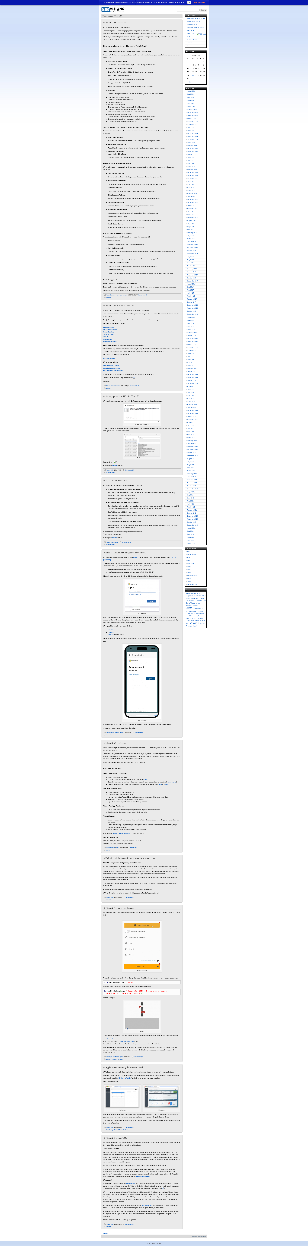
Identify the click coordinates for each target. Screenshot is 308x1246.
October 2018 (191, 251)
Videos (189, 46)
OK (189, 2)
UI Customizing (108, 327)
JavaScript (189, 605)
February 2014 (192, 404)
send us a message (143, 1176)
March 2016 (191, 329)
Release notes (114, 295)
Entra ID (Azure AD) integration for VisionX (125, 552)
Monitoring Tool (147, 1205)
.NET (187, 593)
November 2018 (192, 248)
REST (195, 618)
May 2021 (190, 215)
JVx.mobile (195, 608)
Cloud (199, 595)
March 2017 (191, 296)
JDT (199, 605)
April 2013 (190, 435)
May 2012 (190, 465)
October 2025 (191, 118)
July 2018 (190, 257)
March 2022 (191, 190)
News (108, 295)
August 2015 (191, 350)
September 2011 (192, 489)
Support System (192, 40)
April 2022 (190, 187)
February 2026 (192, 109)
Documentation (192, 25)
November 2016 (192, 308)
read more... (172, 782)
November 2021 (192, 202)
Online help (189, 613)
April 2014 (190, 398)
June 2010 (190, 534)
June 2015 (190, 356)
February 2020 (192, 233)
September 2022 (192, 178)
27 (196, 75)
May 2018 (190, 260)
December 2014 (192, 374)
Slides (189, 37)
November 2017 (192, 275)
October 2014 (191, 380)
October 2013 (191, 416)
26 (193, 75)
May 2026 (190, 100)
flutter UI (111, 635)
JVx (189, 608)
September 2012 (192, 456)
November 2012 (192, 450)
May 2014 (190, 395)
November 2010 (192, 519)
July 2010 (190, 531)
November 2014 (192, 377)
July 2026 (190, 94)
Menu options (107, 339)
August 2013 (191, 422)
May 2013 (190, 432)
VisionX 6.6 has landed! (116, 22)
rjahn (112, 470)
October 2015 (191, 344)
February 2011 (192, 510)
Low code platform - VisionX (196, 28)
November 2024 (192, 136)
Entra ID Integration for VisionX (113, 370)
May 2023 (190, 163)
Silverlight (200, 618)
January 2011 (191, 513)
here (160, 784)
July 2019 (190, 236)
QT (190, 616)
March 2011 (191, 507)
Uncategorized (192, 585)
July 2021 (190, 212)
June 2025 (190, 127)
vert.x (187, 623)
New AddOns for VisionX (117, 480)
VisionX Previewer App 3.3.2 (122, 833)
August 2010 (191, 528)
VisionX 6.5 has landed (115, 742)
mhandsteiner (115, 385)
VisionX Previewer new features (119, 907)
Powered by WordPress (199, 1236)
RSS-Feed (190, 34)
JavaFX (189, 603)
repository (109, 1038)
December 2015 (192, 338)
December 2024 (192, 133)
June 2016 (190, 323)
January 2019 (191, 242)
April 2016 (190, 326)
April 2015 (190, 362)
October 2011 (191, 486)
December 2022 (192, 172)
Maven (201, 611)
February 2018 (192, 269)
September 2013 (192, 419)
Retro (189, 578)
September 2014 (192, 383)
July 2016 (190, 320)
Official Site (191, 31)
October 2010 (191, 522)
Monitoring (109, 1130)
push (187, 616)
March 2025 (191, 130)
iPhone (200, 600)
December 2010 (192, 516)
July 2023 (190, 157)
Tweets (189, 43)
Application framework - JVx (196, 19)
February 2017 (192, 299)
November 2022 (192, 175)
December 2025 (192, 112)
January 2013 (191, 444)
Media (189, 569)
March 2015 (191, 365)
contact (114, 466)
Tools (189, 581)
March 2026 (191, 106)
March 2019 (191, 239)
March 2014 (191, 401)
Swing (187, 620)
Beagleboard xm (191, 595)
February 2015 (192, 368)
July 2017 (190, 287)
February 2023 (192, 169)
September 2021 (192, 209)
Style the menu (108, 334)
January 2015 (191, 371)
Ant (200, 593)
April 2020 (190, 230)
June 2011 (190, 498)
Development (110, 732)
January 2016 (191, 335)
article (145, 779)
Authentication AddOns (111, 366)
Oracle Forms (197, 613)
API (188, 551)
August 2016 (191, 317)
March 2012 (191, 471)
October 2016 (191, 311)
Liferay (197, 611)
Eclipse (188, 598)
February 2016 (192, 332)
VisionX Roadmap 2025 (116, 1137)
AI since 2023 (130, 1184)
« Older (105, 1233)
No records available (110, 329)
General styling (108, 332)
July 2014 (190, 389)
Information (191, 563)
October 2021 (191, 206)
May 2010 (190, 537)
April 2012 (190, 468)
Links (189, 566)
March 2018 (191, 266)
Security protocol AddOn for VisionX (122, 396)
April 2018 (190, 263)
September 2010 (192, 525)
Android (196, 593)
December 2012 (192, 447)
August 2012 (191, 459)
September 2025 (192, 121)
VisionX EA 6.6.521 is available (119, 305)
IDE (188, 560)
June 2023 (190, 160)
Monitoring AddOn (125, 1078)
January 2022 (191, 196)
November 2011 (192, 483)
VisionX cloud (123, 1130)
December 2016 (192, 305)
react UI (110, 632)
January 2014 (191, 407)
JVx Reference (190, 611)
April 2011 (190, 504)
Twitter (192, 620)
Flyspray (201, 598)
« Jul (189, 82)
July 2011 (190, 495)
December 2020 (192, 218)
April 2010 (190, 540)
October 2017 (191, 278)
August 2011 (191, 492)
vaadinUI (202, 621)
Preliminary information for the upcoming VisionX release (131, 858)
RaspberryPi (189, 618)
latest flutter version (127, 1041)
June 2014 (190, 392)
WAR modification (109, 358)
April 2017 (190, 293)
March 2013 (191, 438)
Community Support (193, 22)
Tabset (105, 337)
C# (197, 595)
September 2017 (192, 281)
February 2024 (192, 145)
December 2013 (192, 410)
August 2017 (191, 284)
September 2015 (192, 347)
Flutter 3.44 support (110, 341)
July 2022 (190, 181)
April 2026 (190, 103)
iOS (197, 600)
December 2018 (192, 245)
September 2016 (192, 314)
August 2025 (191, 124)
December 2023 (192, 148)
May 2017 (190, 290)
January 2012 (191, 477)
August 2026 (191, 91)
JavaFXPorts (196, 603)
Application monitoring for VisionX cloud (124, 1067)
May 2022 (190, 184)
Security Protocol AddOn (111, 368)
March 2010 (191, 543)
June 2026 (190, 97)
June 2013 (190, 429)
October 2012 (191, 453)
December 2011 (192, 480)
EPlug (192, 598)
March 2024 (191, 142)
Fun (188, 557)
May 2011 (190, 501)
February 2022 (192, 193)
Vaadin (196, 621)
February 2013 (192, 441)
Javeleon (195, 605)
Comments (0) (142, 295)
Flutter (196, 598)
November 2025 (192, 115)
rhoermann (123, 295)
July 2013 (190, 426)
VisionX (108, 297)
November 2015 (192, 341)
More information (199, 2)
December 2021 (192, 199)
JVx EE (201, 608)
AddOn (108, 472)
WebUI (195, 626)
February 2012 (192, 474)
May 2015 (190, 359)
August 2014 (191, 386)
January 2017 (191, 302)
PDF (202, 613)
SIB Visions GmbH (155, 1243)
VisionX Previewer (117, 1059)
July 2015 (190, 353)
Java (204, 600)
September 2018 (192, 254)
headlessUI (192, 600)
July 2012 (190, 462)
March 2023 (191, 166)
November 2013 (192, 413)
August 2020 (191, 221)
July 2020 (190, 224)
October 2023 (191, 154)
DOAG (204, 595)
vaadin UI (111, 630)
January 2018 (191, 272)
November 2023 (192, 151)
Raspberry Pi (195, 616)
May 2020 (190, 227)
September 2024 (192, 139)
